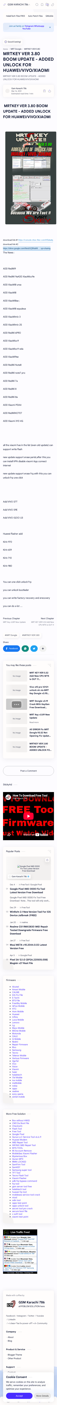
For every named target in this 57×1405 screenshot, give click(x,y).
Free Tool (16, 1131)
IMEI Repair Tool (20, 1142)
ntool (14, 1197)
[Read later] (44, 91)
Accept (19, 1395)
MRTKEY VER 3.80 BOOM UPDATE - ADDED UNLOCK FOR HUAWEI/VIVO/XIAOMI (40, 747)
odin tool (16, 1200)
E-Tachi (15, 997)
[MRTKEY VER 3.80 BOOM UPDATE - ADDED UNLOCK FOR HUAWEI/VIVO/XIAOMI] (16, 746)
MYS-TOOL (17, 1148)
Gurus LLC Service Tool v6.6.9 (26, 1137)
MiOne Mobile (19, 1030)
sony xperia (17, 1094)
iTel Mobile (17, 1077)
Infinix (15, 1017)
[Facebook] (10, 1315)
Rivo (14, 1047)
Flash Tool (17, 1128)
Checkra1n (17, 1126)
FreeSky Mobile (19, 1003)
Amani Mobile (18, 989)
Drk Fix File (17, 995)
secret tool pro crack (22, 1208)
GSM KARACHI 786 (18, 4)
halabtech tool (19, 1189)
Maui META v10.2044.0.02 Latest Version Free (28, 946)
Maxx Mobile (18, 1028)
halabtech (17, 1074)
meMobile (17, 1083)
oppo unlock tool (20, 1205)
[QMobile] (49, 15)
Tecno (15, 1052)
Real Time (19, 1272)
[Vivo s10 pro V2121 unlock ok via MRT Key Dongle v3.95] (16, 690)
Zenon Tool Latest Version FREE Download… (18, 1261)
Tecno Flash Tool (20, 1175)
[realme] (25, 922)
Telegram (29, 26)
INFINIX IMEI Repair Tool (24, 1145)
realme (15, 1091)
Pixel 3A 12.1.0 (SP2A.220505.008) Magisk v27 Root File (29, 961)
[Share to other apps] (43, 648)
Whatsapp (39, 26)
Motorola (16, 1033)
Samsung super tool (21, 1170)
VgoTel (15, 1061)
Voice (14, 1066)
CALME (15, 992)
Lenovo (15, 1022)
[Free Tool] (25, 884)
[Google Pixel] (36, 884)
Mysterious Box (19, 1156)
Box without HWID (21, 1120)
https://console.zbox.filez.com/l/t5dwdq (35, 240)
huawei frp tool (19, 1192)
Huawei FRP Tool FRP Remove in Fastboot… (19, 1240)
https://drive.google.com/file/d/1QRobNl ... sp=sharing (26, 248)
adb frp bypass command (24, 1181)
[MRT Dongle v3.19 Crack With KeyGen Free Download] (16, 704)
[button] (47, 4)
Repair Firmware (20, 1044)
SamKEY (16, 1167)
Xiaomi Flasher (19, 1178)
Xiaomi (15, 1069)
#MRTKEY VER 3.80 (31, 635)
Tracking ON (28, 1272)
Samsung (16, 1050)
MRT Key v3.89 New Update (39, 716)
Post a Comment (28, 770)
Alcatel (15, 986)
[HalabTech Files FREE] (15, 15)
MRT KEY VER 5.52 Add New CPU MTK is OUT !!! (39, 675)
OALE (15, 1036)
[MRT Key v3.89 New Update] (16, 718)
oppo (14, 1088)
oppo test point (19, 1203)
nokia (14, 1085)
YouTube (26, 28)
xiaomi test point (20, 1216)
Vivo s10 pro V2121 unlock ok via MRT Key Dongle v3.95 (39, 690)
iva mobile (17, 1080)
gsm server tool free (22, 1186)
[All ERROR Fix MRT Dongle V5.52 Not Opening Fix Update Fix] (16, 732)
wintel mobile (18, 1096)
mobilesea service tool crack (26, 1194)
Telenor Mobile (19, 1055)
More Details (42, 1395)
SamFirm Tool (18, 1164)
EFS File (16, 1000)
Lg (13, 1025)
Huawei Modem (19, 1139)
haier (14, 1072)
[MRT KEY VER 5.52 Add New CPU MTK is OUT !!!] (16, 676)
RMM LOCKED (19, 1161)
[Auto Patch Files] (35, 15)
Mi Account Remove (22, 1150)
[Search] (37, 4)
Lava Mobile (18, 1019)
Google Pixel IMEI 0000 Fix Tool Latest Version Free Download (27, 890)
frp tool (15, 1183)
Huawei (15, 1014)
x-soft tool (17, 1214)
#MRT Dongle (11, 635)
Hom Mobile (18, 1011)
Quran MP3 (17, 1159)
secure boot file (19, 1211)
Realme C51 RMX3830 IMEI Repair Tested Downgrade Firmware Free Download (29, 930)
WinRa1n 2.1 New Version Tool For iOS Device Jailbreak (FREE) (30, 913)
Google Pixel (18, 1134)
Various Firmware (20, 1058)
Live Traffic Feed (20, 1232)
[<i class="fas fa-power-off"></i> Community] (27, 1323)
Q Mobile (16, 1039)
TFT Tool (16, 1172)
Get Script (10, 1272)
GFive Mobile (18, 1006)
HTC (14, 1008)
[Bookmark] (42, 4)
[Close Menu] (50, 27)
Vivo (14, 1063)
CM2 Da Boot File (20, 1123)
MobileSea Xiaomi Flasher (24, 1153)
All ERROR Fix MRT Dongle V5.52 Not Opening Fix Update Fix (39, 732)
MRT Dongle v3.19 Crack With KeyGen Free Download (39, 704)
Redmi (15, 1041)
